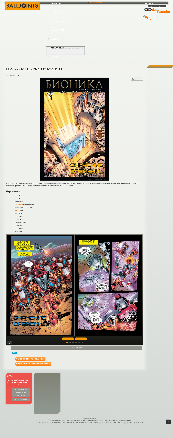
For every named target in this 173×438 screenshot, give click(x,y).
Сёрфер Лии (21, 399)
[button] (66, 342)
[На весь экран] (9, 342)
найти (150, 3)
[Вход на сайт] (153, 10)
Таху (16, 195)
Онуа (16, 210)
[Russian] (163, 12)
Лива (16, 228)
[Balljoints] (22, 5)
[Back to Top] (168, 422)
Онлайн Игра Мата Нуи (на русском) (21, 392)
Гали (16, 225)
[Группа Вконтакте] (150, 9)
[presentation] (68, 339)
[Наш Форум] (146, 9)
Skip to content (96, 2)
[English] (150, 18)
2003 (14, 352)
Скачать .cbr (76, 348)
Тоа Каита (18, 204)
